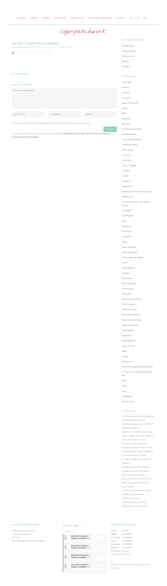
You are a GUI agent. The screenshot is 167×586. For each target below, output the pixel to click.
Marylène (37, 47)
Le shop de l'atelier (130, 459)
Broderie (126, 124)
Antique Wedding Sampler (134, 420)
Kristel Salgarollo (130, 252)
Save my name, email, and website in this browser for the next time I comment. (52, 123)
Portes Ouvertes (129, 309)
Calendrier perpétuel (131, 139)
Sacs (148, 490)
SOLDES (126, 67)
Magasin (125, 463)
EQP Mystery (127, 216)
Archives (16, 537)
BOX (124, 113)
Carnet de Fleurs (129, 145)
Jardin (150, 447)
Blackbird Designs (130, 424)
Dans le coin (127, 197)
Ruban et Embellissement (133, 490)
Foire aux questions (21, 534)
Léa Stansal (145, 459)
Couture (126, 171)
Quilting (145, 483)
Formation (126, 236)
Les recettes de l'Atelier (132, 257)
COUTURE (140, 436)
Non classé (127, 278)
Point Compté (128, 304)
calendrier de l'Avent (131, 432)
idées (124, 242)
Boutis (125, 108)
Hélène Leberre (139, 447)
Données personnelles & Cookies (28, 541)
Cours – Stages (129, 165)
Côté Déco (127, 160)
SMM (124, 351)
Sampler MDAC (129, 341)
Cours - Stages (128, 436)
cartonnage (127, 150)
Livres (124, 262)
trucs (124, 391)
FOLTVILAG (127, 231)
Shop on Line (128, 346)
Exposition (127, 226)
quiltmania (127, 335)
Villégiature (127, 396)
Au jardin (126, 98)
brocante (126, 118)
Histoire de (127, 447)
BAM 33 (125, 61)
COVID (125, 176)
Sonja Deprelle (137, 494)
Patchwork (127, 294)
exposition (142, 444)
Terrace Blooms (129, 51)
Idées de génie (129, 247)
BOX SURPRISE (146, 424)
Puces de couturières (132, 320)
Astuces (125, 92)
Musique (126, 273)
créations (150, 436)
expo (124, 221)
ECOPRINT (127, 210)
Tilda (124, 380)
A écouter (126, 82)
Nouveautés (127, 289)
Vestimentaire (128, 506)
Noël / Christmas (141, 471)
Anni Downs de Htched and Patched (138, 416)
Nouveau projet (129, 283)
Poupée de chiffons (131, 315)
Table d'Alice (127, 498)
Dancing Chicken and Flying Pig (136, 191)
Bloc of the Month (130, 103)
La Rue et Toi (128, 56)
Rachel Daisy (128, 46)
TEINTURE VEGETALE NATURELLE (137, 367)
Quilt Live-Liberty (130, 325)
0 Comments (49, 47)
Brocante (126, 428)
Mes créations (128, 268)
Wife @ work (128, 401)
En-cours (142, 440)
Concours (126, 155)
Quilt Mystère (128, 330)
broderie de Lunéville (132, 129)
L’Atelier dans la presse (23, 530)
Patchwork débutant (131, 299)
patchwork (127, 475)
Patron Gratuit (139, 475)
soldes (125, 356)
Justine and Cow (129, 451)
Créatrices (126, 186)
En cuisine (126, 444)
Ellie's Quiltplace (129, 440)
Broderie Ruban (129, 134)
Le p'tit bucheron (129, 455)
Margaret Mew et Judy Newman (136, 467)
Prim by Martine (144, 479)
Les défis (142, 455)
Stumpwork (127, 361)
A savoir (125, 87)
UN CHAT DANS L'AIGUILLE (134, 502)
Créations (126, 181)
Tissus (124, 386)
